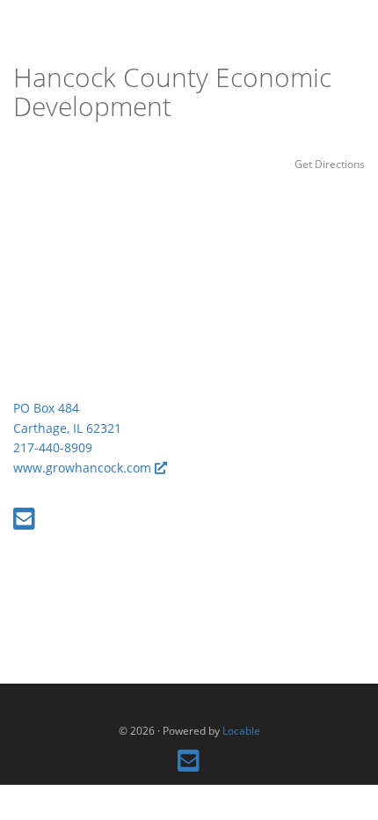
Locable (241, 730)
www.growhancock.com (84, 467)
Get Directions (329, 164)
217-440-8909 (52, 447)
